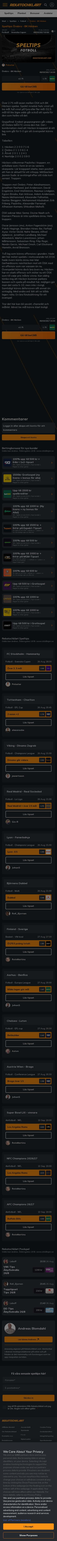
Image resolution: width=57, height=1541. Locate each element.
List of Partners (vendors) (17, 1520)
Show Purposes (28, 1535)
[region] (28, 1491)
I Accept (28, 1526)
